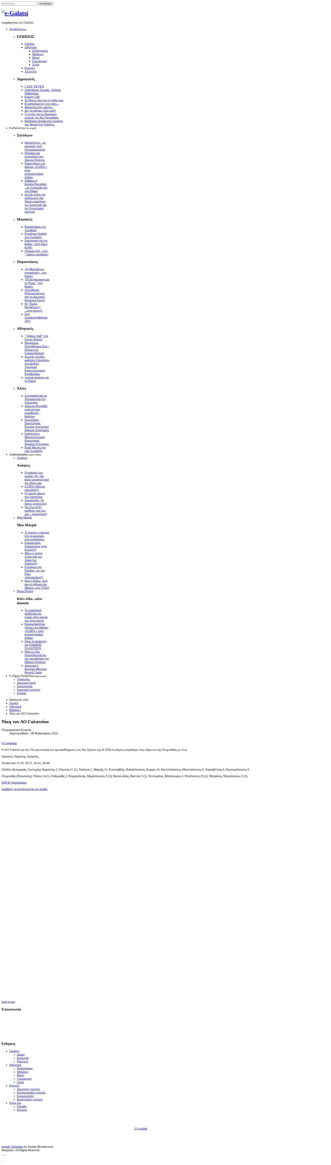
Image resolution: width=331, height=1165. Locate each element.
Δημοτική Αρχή (26, 682)
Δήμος (21, 1054)
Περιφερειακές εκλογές (31, 1092)
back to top (8, 1001)
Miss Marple (24, 517)
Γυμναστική (39, 61)
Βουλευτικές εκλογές (30, 1099)
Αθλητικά (30, 47)
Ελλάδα (21, 1106)
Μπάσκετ (38, 54)
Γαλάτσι (29, 43)
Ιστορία (21, 693)
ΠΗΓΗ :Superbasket (14, 782)
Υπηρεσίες (23, 679)
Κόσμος (22, 1109)
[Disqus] (165, 845)
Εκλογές (30, 68)
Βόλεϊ (35, 57)
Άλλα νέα (30, 71)
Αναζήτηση (45, 3)
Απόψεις (22, 457)
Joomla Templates (12, 1146)
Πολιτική (22, 1061)
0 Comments (9, 743)
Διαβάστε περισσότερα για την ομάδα (24, 789)
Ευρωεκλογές (25, 1096)
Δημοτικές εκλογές (28, 689)
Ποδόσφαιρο (40, 50)
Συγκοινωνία (24, 686)
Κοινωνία (23, 1058)
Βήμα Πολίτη (25, 591)
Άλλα (35, 64)
